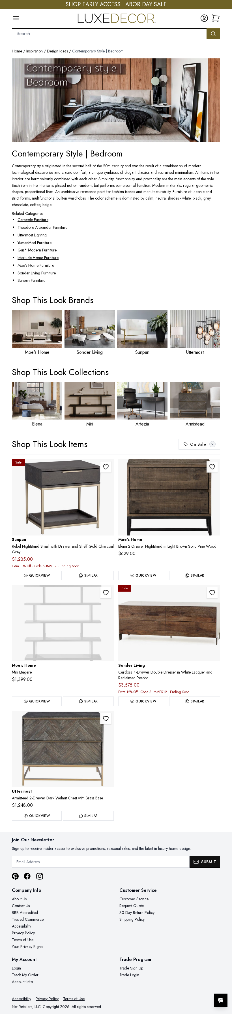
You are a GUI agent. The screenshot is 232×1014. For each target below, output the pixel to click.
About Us (19, 899)
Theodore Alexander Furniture (42, 227)
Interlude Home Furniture (38, 258)
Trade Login (129, 975)
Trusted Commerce (28, 919)
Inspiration (34, 51)
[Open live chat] (220, 1000)
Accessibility (21, 926)
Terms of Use (22, 940)
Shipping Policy (132, 919)
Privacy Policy (23, 933)
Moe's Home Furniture (36, 265)
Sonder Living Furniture (37, 273)
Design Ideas (57, 51)
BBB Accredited (25, 912)
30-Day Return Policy (136, 912)
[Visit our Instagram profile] (40, 876)
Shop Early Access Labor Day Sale (116, 5)
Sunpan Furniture (31, 280)
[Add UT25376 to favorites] (105, 718)
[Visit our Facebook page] (27, 876)
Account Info (22, 982)
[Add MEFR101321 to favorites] (212, 467)
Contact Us (21, 906)
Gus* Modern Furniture (37, 250)
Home (17, 51)
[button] (215, 18)
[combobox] (109, 34)
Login (16, 968)
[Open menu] (16, 18)
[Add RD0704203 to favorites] (212, 592)
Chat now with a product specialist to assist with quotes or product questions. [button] (180, 985)
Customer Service (134, 899)
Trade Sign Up (131, 968)
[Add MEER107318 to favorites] (105, 592)
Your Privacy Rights (27, 946)
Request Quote (131, 906)
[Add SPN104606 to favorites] (105, 467)
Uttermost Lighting (32, 235)
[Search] (213, 33)
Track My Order (25, 975)
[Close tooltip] (223, 983)
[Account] (204, 18)
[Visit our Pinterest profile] (15, 876)
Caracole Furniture (33, 220)
